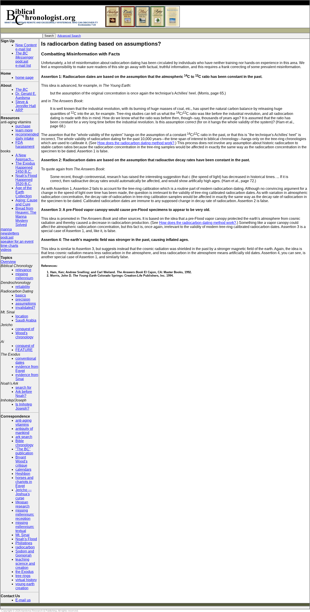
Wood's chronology (24, 335)
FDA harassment (24, 145)
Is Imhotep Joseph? (23, 406)
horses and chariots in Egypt (24, 482)
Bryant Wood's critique (21, 461)
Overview (8, 262)
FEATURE (24, 350)
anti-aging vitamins (23, 422)
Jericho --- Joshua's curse (23, 494)
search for (23, 387)
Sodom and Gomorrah (24, 553)
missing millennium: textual (24, 527)
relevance (23, 270)
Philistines (23, 543)
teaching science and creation (25, 563)
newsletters (10, 233)
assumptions (25, 303)
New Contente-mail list (26, 47)
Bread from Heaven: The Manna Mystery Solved (25, 216)
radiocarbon (25, 547)
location (21, 316)
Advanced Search (69, 35)
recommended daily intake (27, 136)
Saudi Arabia (25, 320)
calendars (23, 469)
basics (20, 295)
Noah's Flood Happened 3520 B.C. (26, 180)
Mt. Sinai (22, 535)
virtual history (26, 580)
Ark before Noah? (23, 394)
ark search (23, 437)
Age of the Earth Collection (23, 192)
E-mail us (23, 600)
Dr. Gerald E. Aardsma (25, 96)
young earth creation (24, 586)
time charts (9, 246)
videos (6, 250)
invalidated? (25, 308)
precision (22, 299)
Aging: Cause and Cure (26, 202)
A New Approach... (24, 157)
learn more (24, 130)
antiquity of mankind (24, 431)
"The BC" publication (24, 451)
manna (6, 229)
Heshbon (22, 474)
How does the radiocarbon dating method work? (135, 143)
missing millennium (24, 276)
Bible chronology (24, 443)
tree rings (22, 576)
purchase (22, 126)
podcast (7, 237)
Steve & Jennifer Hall (25, 104)
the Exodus (24, 572)
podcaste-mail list (24, 59)
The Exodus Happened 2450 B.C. (25, 167)
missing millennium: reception (24, 514)
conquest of (24, 329)
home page (24, 77)
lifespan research (22, 504)
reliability (22, 287)
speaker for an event (17, 241)
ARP (19, 110)
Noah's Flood (26, 539)
